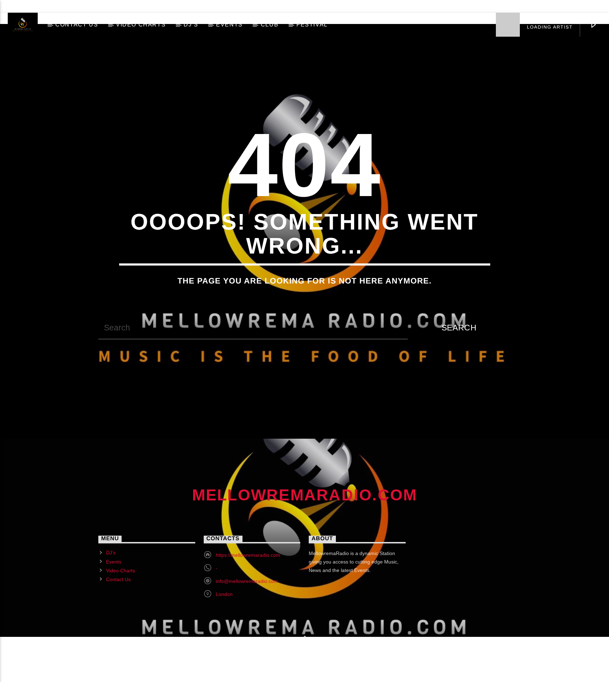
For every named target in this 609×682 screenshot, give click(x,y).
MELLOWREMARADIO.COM (304, 495)
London (224, 594)
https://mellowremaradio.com (248, 555)
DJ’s (191, 25)
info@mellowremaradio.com (247, 581)
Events (229, 25)
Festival (312, 25)
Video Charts (141, 25)
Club (269, 25)
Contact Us (76, 25)
